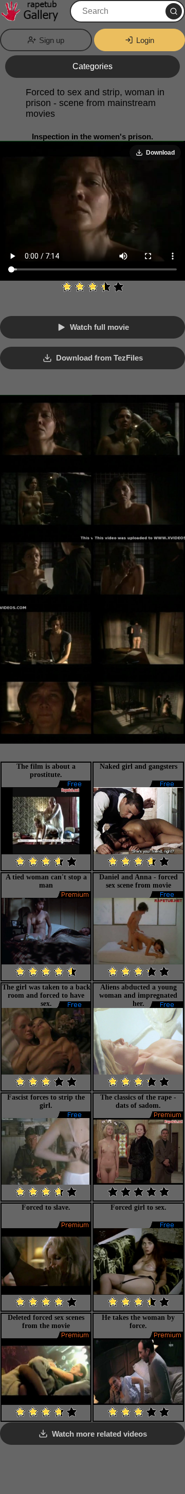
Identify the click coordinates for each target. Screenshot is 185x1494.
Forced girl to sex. (138, 1207)
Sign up (51, 40)
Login (145, 40)
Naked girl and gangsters (138, 766)
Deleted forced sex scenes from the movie (46, 1322)
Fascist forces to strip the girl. (46, 1101)
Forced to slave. (46, 1207)
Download (160, 152)
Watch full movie (99, 327)
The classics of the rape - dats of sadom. (138, 1101)
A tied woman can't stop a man (46, 881)
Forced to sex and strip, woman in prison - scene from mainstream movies (95, 103)
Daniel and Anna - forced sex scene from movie (138, 881)
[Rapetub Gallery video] (34, 11)
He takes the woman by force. (138, 1322)
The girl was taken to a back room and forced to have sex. (46, 995)
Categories (92, 66)
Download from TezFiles (99, 357)
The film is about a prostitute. (46, 770)
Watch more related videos (99, 1433)
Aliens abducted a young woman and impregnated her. (138, 995)
